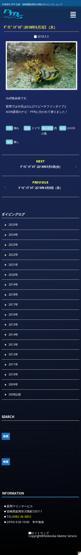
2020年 (13, 275)
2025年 (13, 225)
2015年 (13, 324)
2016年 (13, 314)
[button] (73, 14)
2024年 (13, 235)
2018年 (13, 294)
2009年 (13, 384)
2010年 (13, 374)
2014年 (13, 334)
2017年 (13, 304)
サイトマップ (40, 533)
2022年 (13, 255)
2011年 (13, 364)
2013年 (13, 344)
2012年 (13, 354)
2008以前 (15, 394)
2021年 (13, 265)
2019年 (13, 284)
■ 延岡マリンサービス (18, 506)
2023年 (13, 245)
